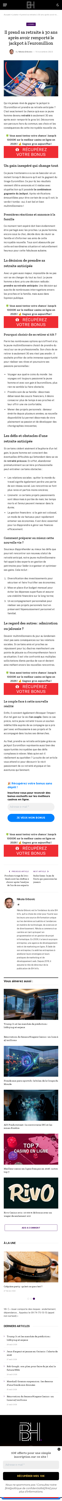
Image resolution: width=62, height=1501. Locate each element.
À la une (10, 1243)
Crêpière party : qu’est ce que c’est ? (23, 1286)
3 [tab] (34, 1299)
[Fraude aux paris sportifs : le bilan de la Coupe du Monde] (31, 1061)
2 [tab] (31, 1299)
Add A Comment (31, 1227)
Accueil (7, 15)
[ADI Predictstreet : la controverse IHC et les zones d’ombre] (31, 1105)
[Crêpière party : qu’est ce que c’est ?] (31, 1267)
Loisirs (15, 15)
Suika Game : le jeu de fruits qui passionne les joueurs (45, 878)
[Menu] (5, 5)
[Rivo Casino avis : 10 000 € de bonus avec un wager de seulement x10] (31, 1193)
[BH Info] (31, 5)
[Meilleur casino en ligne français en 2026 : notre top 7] (31, 1149)
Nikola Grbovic (25, 52)
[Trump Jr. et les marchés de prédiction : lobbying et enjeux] (31, 1004)
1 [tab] (28, 1299)
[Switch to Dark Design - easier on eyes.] (57, 5)
